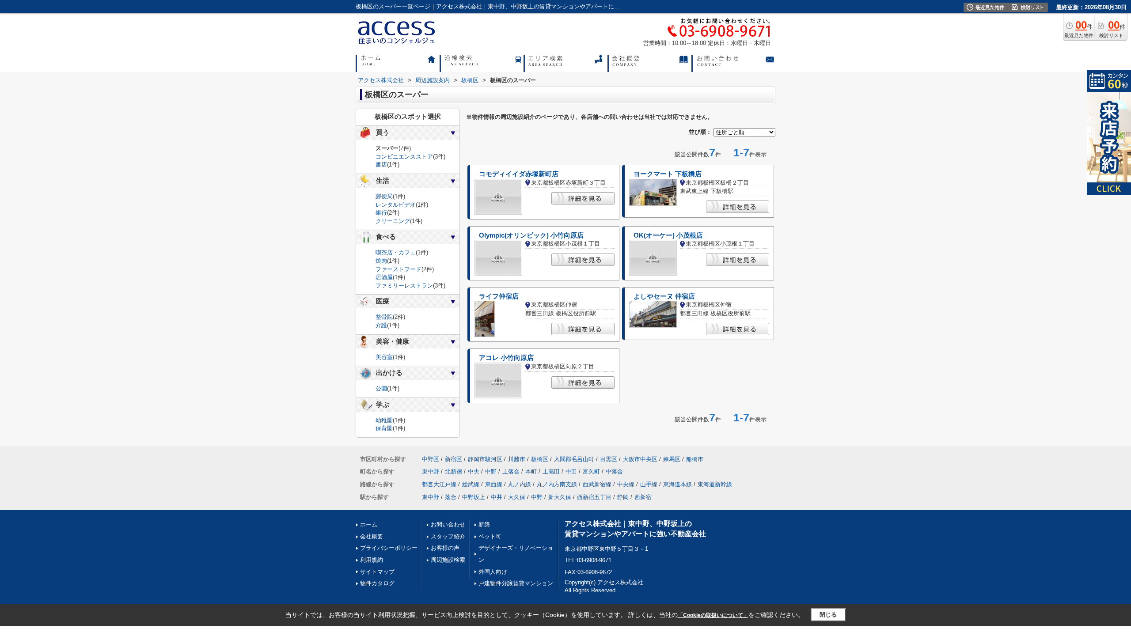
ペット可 (489, 536)
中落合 (614, 471)
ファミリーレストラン (404, 285)
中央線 (625, 484)
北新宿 (453, 471)
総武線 (470, 484)
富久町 (591, 471)
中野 (491, 471)
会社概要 (371, 536)
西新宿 (643, 497)
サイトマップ (377, 571)
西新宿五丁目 (594, 497)
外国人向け (492, 571)
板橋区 (539, 459)
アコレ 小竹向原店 (506, 357)
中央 (473, 471)
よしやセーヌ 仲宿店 (664, 296)
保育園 (384, 428)
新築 (484, 524)
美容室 (384, 357)
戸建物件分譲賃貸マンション (515, 583)
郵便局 (384, 196)
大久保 (516, 497)
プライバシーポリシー (388, 548)
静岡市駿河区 (485, 459)
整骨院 (384, 317)
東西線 (493, 484)
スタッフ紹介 (448, 536)
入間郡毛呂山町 (574, 459)
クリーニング (393, 221)
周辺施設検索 (448, 559)
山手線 (648, 484)
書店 (381, 164)
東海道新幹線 (715, 484)
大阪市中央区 (640, 459)
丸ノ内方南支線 (557, 484)
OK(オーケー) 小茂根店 (668, 235)
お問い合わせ (448, 524)
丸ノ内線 (519, 484)
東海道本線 (677, 484)
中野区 (430, 459)
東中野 (430, 471)
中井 (496, 497)
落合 (450, 497)
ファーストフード (398, 269)
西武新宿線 (597, 484)
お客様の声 (445, 548)
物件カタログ (377, 583)
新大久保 (559, 497)
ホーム (368, 524)
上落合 (511, 471)
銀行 (381, 212)
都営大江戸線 (439, 484)
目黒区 (608, 459)
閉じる (828, 614)
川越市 (516, 459)
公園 (381, 388)
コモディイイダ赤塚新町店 (518, 174)
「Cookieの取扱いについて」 (713, 615)
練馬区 (671, 459)
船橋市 (694, 459)
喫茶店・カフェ (396, 252)
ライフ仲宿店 (499, 296)
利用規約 (371, 559)
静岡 (623, 497)
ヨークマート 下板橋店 (668, 174)
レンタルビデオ (396, 204)
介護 (381, 325)
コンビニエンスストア (404, 156)
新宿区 (453, 459)
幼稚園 (384, 420)
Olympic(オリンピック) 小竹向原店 (531, 235)
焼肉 (381, 260)
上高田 (551, 471)
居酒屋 (384, 277)
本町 (531, 471)
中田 (571, 471)
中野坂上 (473, 497)
